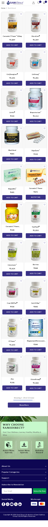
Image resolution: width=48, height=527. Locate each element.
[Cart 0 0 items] (44, 3)
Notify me (35, 197)
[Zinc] (12, 366)
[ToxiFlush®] (36, 213)
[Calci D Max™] (36, 290)
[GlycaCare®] (36, 23)
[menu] (3, 2)
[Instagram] (7, 504)
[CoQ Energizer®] (12, 61)
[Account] (33, 3)
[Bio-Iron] (36, 252)
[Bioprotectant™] (36, 99)
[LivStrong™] (36, 61)
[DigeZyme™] (36, 137)
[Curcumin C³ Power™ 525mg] (12, 23)
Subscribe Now (40, 491)
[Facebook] (3, 504)
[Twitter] (16, 504)
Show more (24, 405)
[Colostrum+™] (12, 252)
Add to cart (12, 45)
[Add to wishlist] (21, 14)
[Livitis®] (12, 99)
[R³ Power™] (12, 328)
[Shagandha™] (12, 175)
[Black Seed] (12, 137)
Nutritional (12, 8)
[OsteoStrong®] (36, 366)
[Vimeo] (20, 504)
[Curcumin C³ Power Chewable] (12, 213)
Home (3, 8)
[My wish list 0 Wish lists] (38, 3)
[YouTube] (12, 504)
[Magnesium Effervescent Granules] (36, 328)
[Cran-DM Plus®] (12, 290)
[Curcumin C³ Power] (36, 175)
